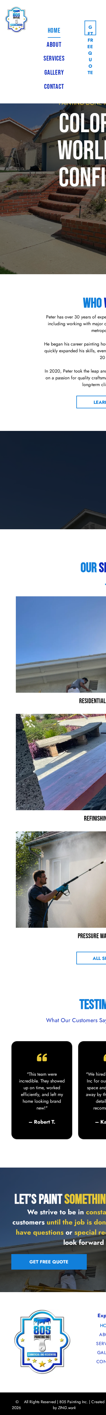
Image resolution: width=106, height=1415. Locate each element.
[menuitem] (54, 31)
